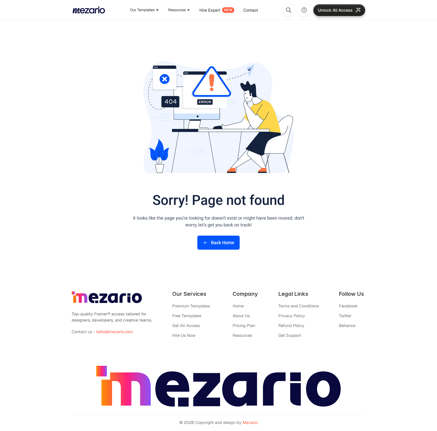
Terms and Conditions (298, 306)
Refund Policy (291, 325)
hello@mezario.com (114, 331)
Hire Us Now (184, 335)
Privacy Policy (291, 315)
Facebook (348, 306)
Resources (242, 335)
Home (238, 306)
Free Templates (186, 315)
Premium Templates (191, 306)
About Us (241, 315)
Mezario (250, 422)
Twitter (345, 315)
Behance (347, 325)
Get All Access (186, 325)
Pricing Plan (244, 325)
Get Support (289, 335)
